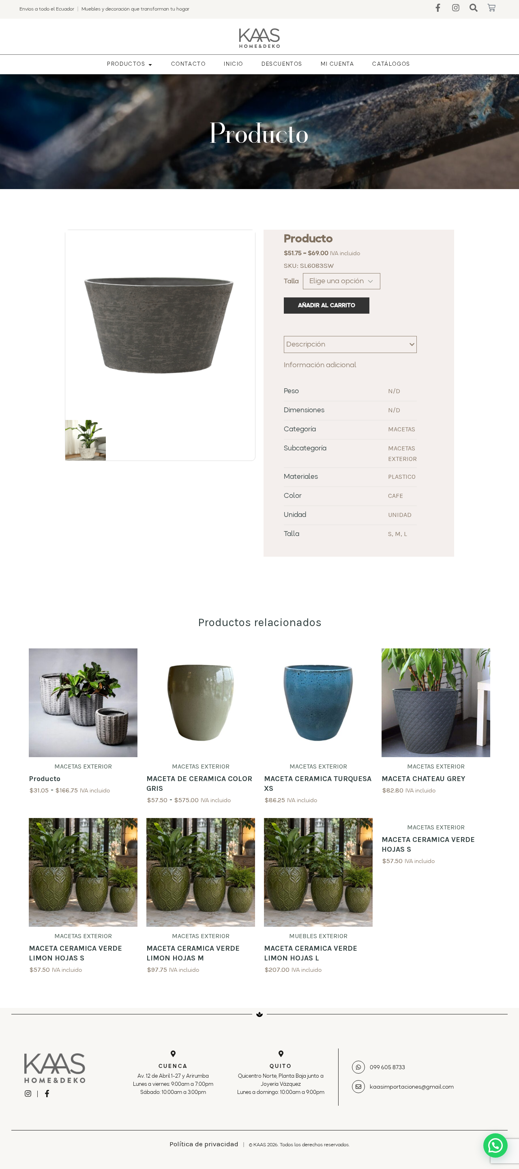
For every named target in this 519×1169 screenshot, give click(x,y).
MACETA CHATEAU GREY (423, 778)
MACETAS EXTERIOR (83, 766)
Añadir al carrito (326, 305)
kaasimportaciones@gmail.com (412, 1087)
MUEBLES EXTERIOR (318, 936)
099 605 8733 (387, 1067)
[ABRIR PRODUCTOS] (150, 64)
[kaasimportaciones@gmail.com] (358, 1086)
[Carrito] (491, 8)
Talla (291, 281)
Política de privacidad (203, 1144)
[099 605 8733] (358, 1067)
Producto (44, 778)
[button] (495, 1145)
